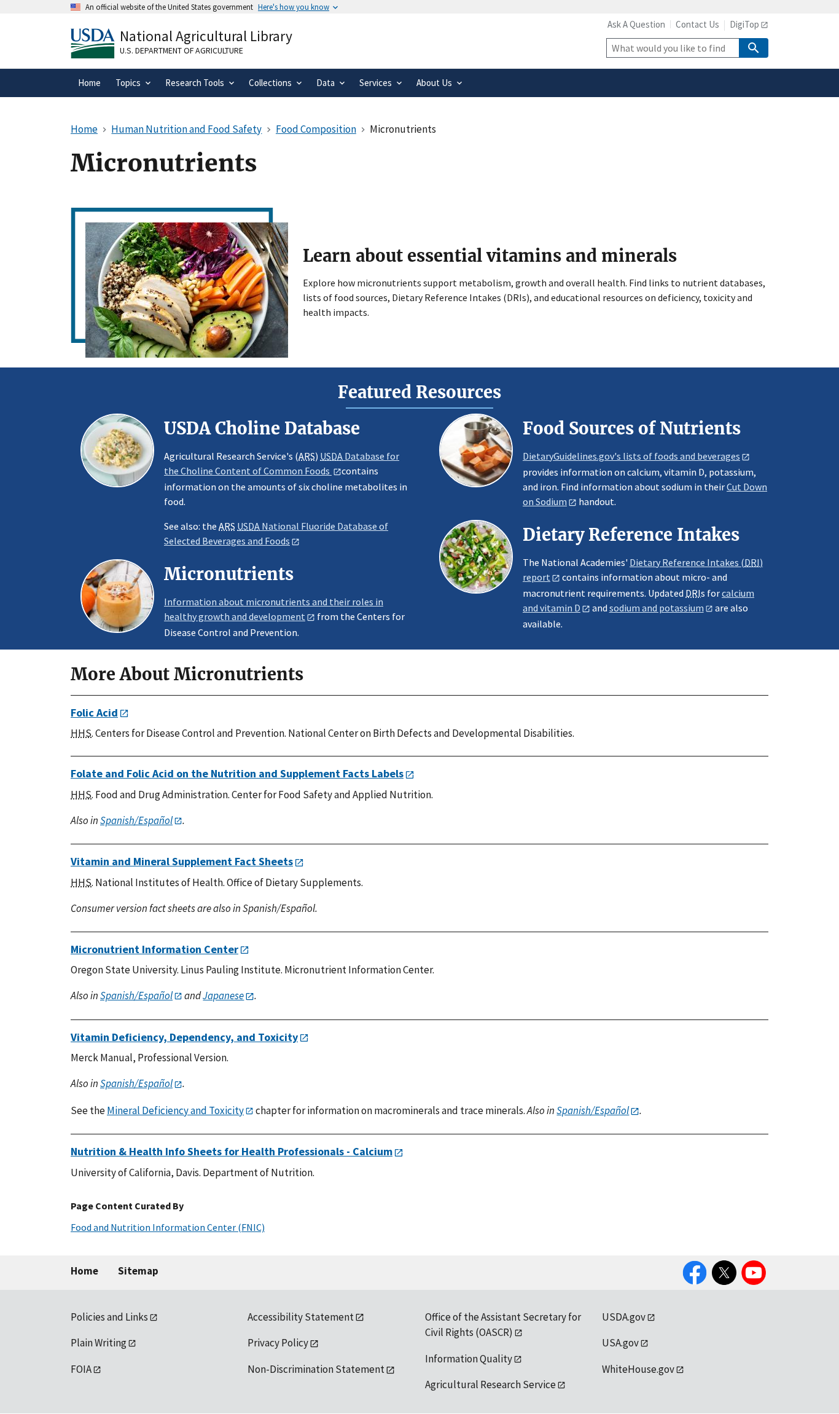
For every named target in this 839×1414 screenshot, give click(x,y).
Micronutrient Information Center (154, 949)
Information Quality (468, 1358)
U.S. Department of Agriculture (181, 50)
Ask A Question (636, 24)
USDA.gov (624, 1317)
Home (84, 1271)
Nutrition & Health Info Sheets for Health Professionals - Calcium (231, 1151)
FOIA (81, 1369)
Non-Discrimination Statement (316, 1369)
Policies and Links (109, 1317)
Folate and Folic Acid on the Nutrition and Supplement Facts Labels (237, 773)
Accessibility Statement (301, 1317)
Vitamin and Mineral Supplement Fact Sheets (182, 861)
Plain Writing (99, 1342)
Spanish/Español (136, 820)
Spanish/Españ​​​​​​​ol (592, 1110)
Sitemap (138, 1271)
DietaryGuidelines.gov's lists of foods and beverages (631, 456)
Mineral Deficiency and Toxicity (175, 1110)
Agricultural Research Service (490, 1384)
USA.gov (620, 1342)
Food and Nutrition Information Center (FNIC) (168, 1227)
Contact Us (697, 24)
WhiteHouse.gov (638, 1369)
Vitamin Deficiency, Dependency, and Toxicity (184, 1037)
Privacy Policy (278, 1342)
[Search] (753, 48)
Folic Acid (94, 712)
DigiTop (744, 24)
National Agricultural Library (206, 36)
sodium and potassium (656, 608)
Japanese (223, 995)
